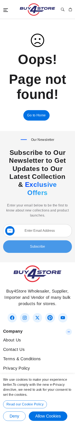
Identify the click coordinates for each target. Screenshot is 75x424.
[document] (37, 399)
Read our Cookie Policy (25, 404)
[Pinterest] (50, 317)
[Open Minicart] (70, 9)
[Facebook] (12, 317)
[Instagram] (24, 317)
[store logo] (37, 9)
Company (12, 331)
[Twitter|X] (37, 317)
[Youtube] (63, 317)
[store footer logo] (37, 280)
